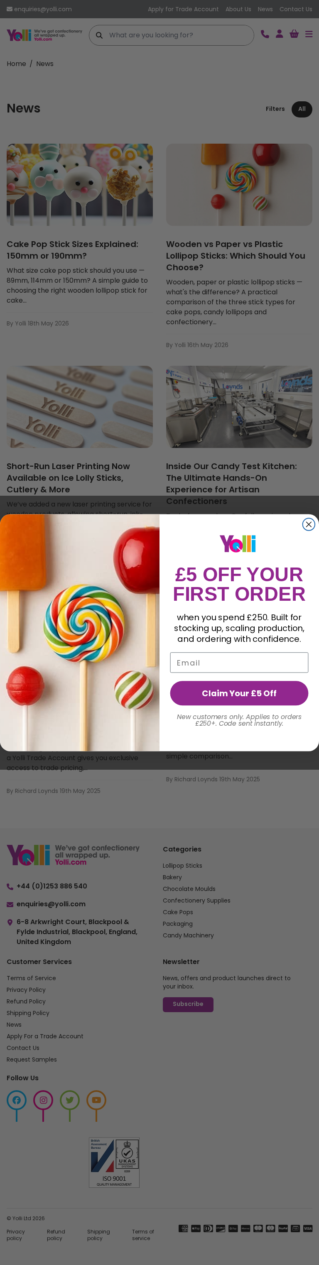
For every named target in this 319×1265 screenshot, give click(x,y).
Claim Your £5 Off (239, 693)
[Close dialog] (309, 524)
